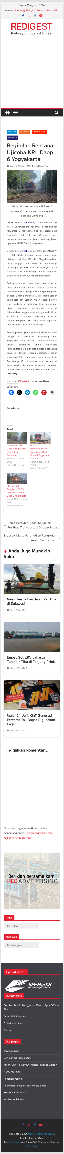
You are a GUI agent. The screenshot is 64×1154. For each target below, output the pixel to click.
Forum (7, 1030)
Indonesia (24, 132)
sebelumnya (30, 222)
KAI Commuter (39, 132)
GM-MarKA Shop (13, 1023)
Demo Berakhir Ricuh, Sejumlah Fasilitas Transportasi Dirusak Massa (33, 525)
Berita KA (12, 132)
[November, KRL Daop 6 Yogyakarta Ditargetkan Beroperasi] (17, 438)
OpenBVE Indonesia (16, 1016)
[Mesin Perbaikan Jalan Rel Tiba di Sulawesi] (32, 566)
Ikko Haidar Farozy (42, 166)
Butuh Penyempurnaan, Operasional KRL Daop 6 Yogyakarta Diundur (39, 452)
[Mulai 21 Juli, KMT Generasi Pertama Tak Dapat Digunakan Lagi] (32, 682)
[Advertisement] (32, 74)
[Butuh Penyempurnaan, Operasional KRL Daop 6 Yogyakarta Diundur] (40, 438)
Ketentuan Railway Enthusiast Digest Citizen (30, 1065)
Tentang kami (12, 1051)
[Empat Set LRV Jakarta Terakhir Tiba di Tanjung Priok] (32, 624)
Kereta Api (12, 138)
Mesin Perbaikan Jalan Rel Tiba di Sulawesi (31, 601)
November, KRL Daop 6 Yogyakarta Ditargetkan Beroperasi (16, 450)
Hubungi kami (12, 1072)
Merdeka (24, 250)
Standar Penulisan (15, 1092)
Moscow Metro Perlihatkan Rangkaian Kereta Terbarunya (30, 538)
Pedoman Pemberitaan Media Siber (25, 1086)
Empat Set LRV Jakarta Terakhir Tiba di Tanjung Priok (31, 659)
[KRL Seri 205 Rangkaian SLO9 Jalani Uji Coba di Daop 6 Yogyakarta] (17, 478)
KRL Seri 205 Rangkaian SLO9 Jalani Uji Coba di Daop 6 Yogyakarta (16, 490)
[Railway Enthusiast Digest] (7, 112)
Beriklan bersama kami (17, 1058)
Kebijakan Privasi (14, 1099)
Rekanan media (13, 1079)
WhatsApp (24, 381)
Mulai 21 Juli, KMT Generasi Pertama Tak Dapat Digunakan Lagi (31, 719)
